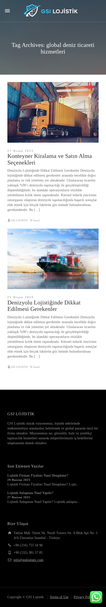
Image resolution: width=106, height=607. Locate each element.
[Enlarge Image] (53, 112)
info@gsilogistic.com (28, 560)
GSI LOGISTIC (19, 220)
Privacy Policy (84, 597)
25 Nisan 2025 (20, 297)
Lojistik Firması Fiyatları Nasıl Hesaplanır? (37, 475)
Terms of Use (59, 597)
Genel (36, 220)
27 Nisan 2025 (20, 150)
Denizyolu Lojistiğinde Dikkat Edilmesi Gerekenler (44, 305)
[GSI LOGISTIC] (53, 11)
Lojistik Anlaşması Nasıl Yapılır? (30, 493)
